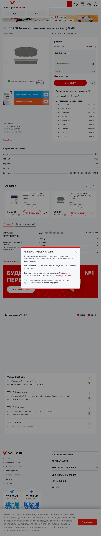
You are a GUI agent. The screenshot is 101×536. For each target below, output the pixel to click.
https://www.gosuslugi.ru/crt (62, 276)
